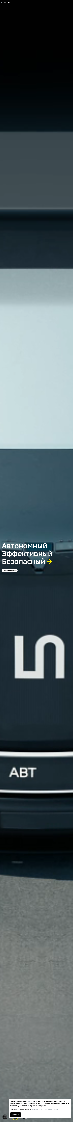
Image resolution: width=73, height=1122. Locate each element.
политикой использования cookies (45, 1109)
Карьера (6, 565)
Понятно (15, 1115)
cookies (31, 1101)
